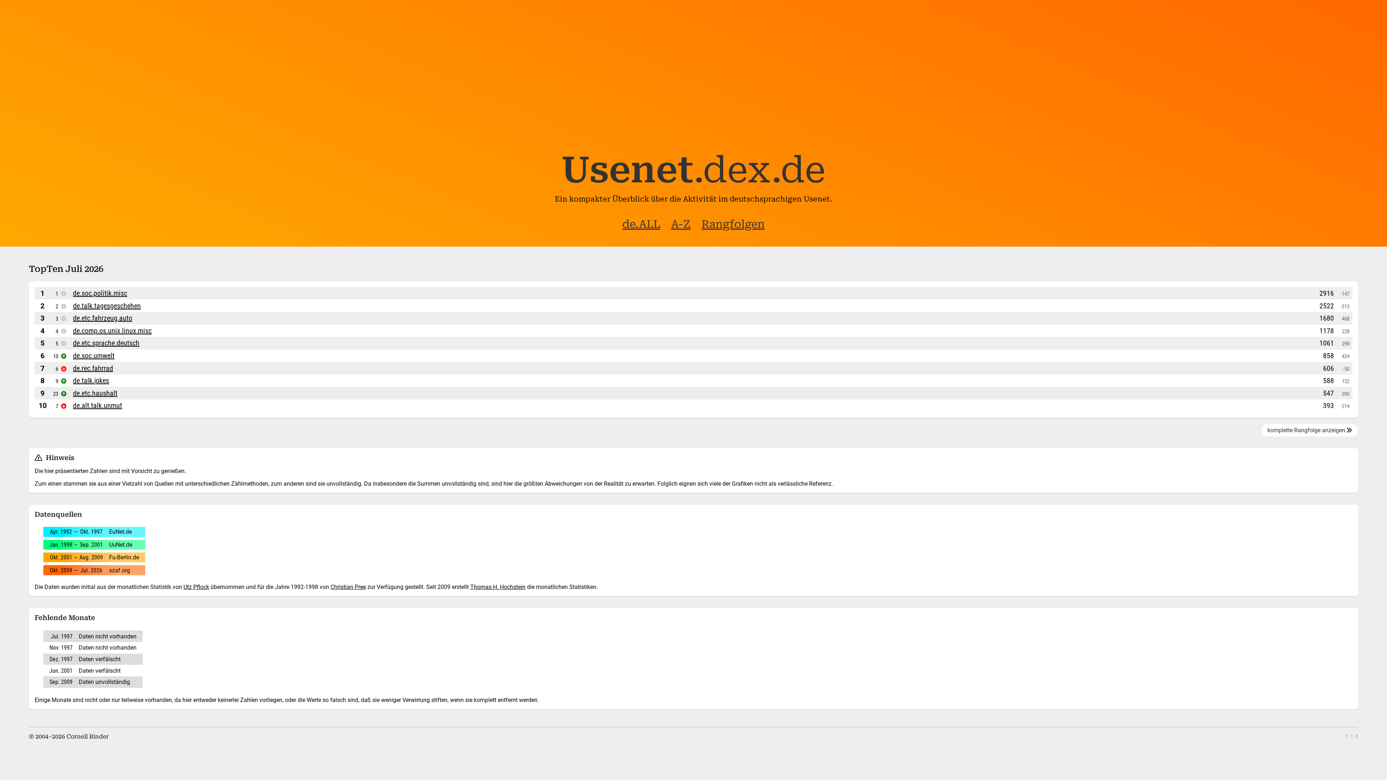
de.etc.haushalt (95, 393)
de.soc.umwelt (93, 355)
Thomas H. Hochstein (498, 587)
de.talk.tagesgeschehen (107, 306)
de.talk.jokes (91, 380)
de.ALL (641, 224)
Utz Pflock (196, 587)
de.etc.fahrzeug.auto (102, 318)
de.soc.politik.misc (100, 293)
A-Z (681, 224)
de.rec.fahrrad (93, 368)
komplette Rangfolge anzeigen (1307, 430)
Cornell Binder (87, 736)
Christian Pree (348, 587)
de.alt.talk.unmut (97, 405)
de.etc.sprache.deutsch (106, 343)
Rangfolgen (733, 224)
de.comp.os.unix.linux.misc (112, 330)
